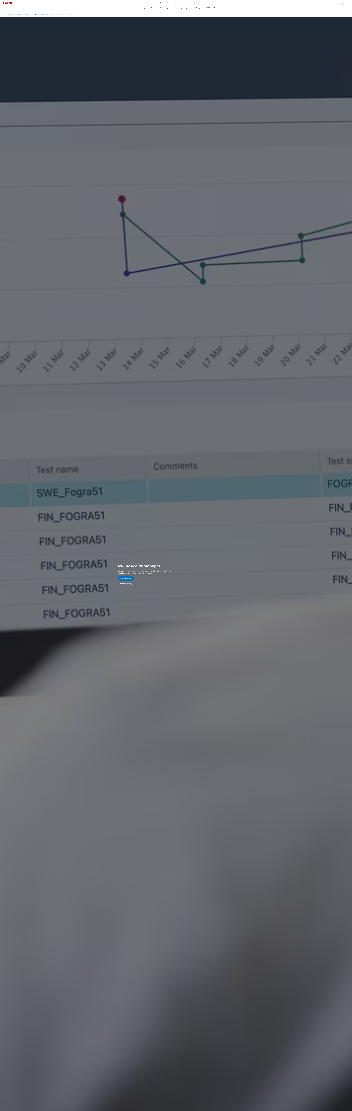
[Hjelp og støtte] (205, 8)
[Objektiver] (159, 8)
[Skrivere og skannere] (175, 8)
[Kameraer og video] (149, 8)
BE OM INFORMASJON (126, 578)
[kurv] (347, 3)
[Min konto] (343, 3)
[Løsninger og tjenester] (192, 8)
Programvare (122, 561)
